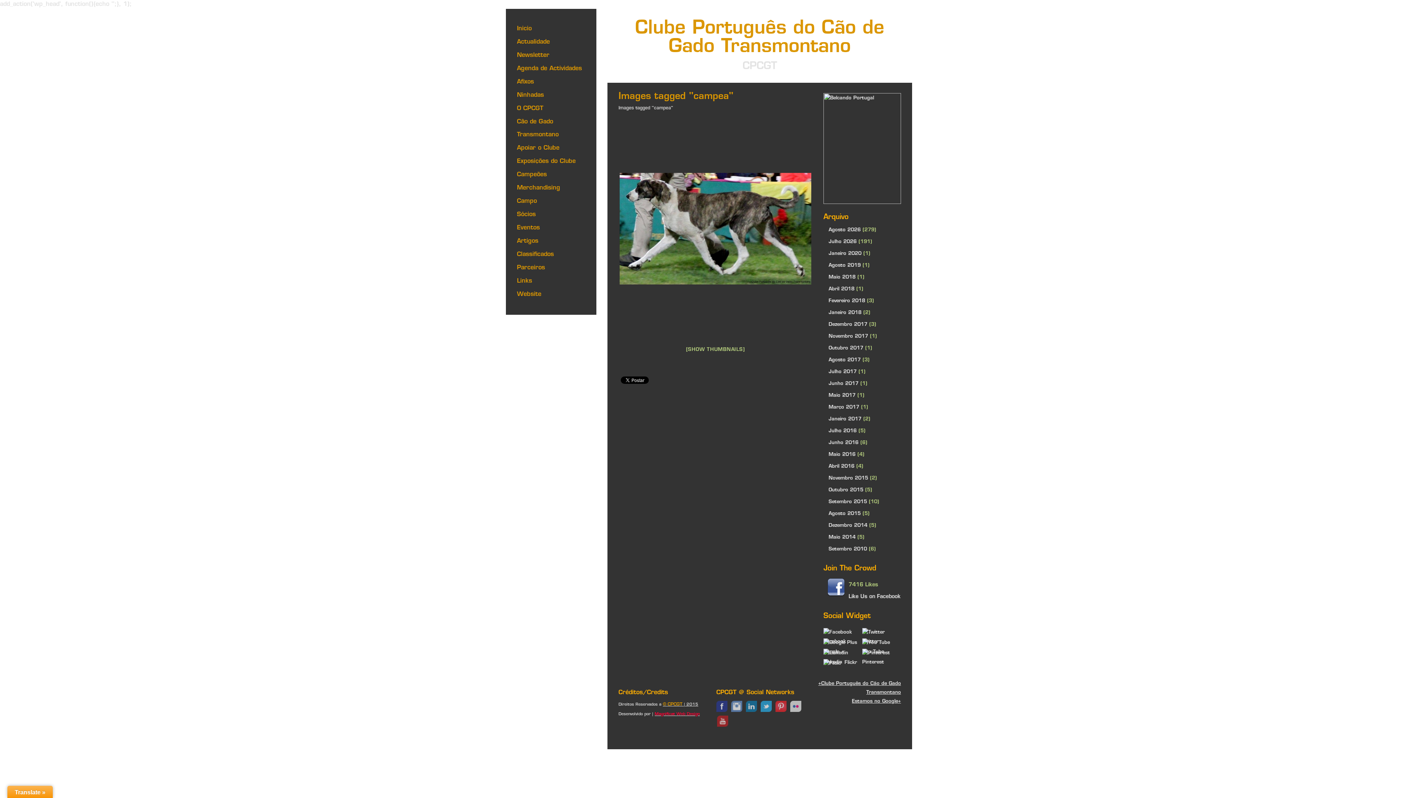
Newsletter (533, 55)
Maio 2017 (842, 395)
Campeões (532, 175)
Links (524, 281)
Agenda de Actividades (549, 69)
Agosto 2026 (845, 230)
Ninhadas (530, 95)
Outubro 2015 (846, 490)
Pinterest (873, 662)
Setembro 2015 (848, 501)
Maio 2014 (842, 537)
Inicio (524, 29)
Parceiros (531, 268)
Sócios (526, 215)
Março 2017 (844, 407)
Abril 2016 (841, 466)
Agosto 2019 (845, 265)
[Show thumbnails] (715, 349)
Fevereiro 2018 (847, 301)
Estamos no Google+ (876, 701)
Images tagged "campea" (646, 108)
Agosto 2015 (845, 513)
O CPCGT (530, 109)
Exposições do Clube (546, 161)
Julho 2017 (843, 371)
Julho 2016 (843, 431)
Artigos (527, 241)
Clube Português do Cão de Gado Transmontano (759, 38)
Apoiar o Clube (538, 148)
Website (529, 294)
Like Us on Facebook (875, 597)
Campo (527, 201)
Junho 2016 (844, 442)
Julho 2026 (843, 241)
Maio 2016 (842, 454)
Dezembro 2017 (848, 324)
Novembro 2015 (848, 478)
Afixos (525, 82)
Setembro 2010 (848, 549)
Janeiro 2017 (845, 419)
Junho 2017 (844, 383)
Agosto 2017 (845, 360)
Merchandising (538, 188)
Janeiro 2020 (845, 253)
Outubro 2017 (846, 348)
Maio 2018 (842, 277)
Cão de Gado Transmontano (538, 128)
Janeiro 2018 (845, 312)
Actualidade (533, 42)
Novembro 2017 (848, 336)
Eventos (528, 228)
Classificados (535, 255)
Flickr (851, 662)
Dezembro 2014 (848, 525)
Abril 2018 (841, 289)
